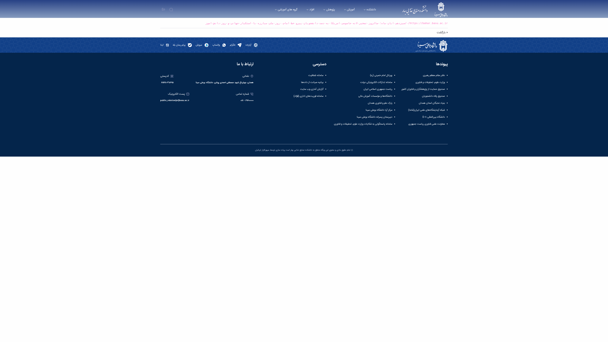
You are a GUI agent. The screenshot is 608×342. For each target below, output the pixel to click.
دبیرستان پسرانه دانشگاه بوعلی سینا (374, 117)
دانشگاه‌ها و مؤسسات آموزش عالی (375, 96)
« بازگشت (442, 32)
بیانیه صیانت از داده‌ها (312, 82)
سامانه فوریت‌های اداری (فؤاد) (308, 96)
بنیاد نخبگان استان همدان (432, 103)
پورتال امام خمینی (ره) (381, 75)
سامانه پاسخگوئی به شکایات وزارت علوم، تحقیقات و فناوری (363, 124)
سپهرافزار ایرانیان (262, 150)
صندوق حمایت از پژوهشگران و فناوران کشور (423, 89)
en (163, 9)
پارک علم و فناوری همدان (380, 103)
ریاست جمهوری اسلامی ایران (378, 89)
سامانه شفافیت (315, 75)
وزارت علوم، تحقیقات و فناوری (430, 82)
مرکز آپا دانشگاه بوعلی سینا (379, 110)
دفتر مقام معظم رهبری (434, 75)
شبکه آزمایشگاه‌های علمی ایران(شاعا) (426, 110)
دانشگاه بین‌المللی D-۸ (433, 117)
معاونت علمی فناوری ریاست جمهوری (426, 124)
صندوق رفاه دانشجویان (433, 96)
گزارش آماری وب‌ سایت (311, 89)
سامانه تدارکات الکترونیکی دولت (376, 82)
